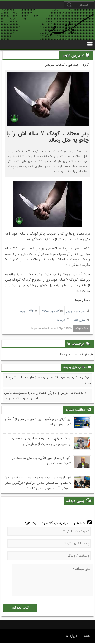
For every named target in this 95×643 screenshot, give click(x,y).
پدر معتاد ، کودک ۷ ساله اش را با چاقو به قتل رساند (48, 136)
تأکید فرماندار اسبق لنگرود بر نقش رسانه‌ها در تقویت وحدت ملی (41, 460)
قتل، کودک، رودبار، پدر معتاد (76, 354)
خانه (87, 636)
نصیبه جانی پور (76, 311)
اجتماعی (74, 65)
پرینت (62, 319)
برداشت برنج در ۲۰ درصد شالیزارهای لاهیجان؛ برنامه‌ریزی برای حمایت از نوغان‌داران (41, 441)
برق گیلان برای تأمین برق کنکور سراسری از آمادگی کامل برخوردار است (38, 421)
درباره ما (72, 636)
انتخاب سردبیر (55, 65)
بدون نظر (79, 319)
